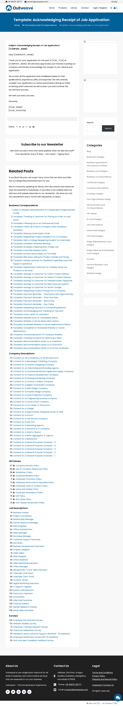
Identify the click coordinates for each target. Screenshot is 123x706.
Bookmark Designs (95, 157)
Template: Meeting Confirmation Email (31, 233)
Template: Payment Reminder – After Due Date (35, 297)
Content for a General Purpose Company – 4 (34, 445)
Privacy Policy (98, 676)
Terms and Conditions (102, 672)
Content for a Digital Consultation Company (34, 385)
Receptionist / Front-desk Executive (30, 569)
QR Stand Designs (95, 236)
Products (62, 8)
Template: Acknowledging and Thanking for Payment (38, 311)
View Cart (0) (94, 703)
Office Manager (20, 566)
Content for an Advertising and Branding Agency (36, 368)
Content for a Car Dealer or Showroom (31, 405)
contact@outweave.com (37, 1)
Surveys (90, 259)
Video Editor (19, 553)
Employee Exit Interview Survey (28, 620)
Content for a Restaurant (25, 438)
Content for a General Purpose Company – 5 (34, 442)
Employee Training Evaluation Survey (30, 627)
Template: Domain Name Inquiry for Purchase (34, 253)
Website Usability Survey (24, 623)
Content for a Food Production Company (32, 395)
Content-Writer (20, 580)
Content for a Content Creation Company (33, 381)
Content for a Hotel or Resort (27, 432)
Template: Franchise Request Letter (30, 250)
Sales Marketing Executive (25, 563)
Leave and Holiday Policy (27, 489)
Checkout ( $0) (110, 703)
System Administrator (23, 590)
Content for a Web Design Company (30, 388)
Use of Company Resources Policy (31, 469)
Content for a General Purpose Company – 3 (34, 449)
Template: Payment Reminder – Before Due (33, 300)
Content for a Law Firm (24, 422)
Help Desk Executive (22, 600)
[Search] (111, 8)
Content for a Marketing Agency (28, 425)
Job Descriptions (95, 224)
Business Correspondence (99, 176)
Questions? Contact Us (103, 685)
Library (74, 8)
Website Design (94, 273)
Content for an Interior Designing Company (33, 364)
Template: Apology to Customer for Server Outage (37, 287)
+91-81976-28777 (15, 1)
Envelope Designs (95, 193)
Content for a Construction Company (31, 401)
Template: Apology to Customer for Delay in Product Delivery (42, 277)
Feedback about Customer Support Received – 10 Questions (41, 633)
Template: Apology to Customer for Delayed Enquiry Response (42, 280)
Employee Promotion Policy (28, 479)
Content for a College (23, 408)
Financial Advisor (21, 603)
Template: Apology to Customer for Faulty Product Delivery (41, 274)
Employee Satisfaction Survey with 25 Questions (35, 637)
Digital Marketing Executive (26, 583)
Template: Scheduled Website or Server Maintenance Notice (41, 324)
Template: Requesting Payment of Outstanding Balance (39, 307)
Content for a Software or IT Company (31, 428)
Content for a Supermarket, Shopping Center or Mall (38, 411)
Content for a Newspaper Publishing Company (35, 361)
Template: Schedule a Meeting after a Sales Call (35, 247)
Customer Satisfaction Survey (27, 630)
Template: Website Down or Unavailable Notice (35, 317)
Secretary (18, 543)
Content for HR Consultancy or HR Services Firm (35, 358)
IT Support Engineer (22, 586)
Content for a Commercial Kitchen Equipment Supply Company (43, 371)
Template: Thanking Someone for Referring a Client (37, 338)
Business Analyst (21, 512)
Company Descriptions (97, 188)
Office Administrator (23, 529)
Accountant (19, 596)
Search (90, 122)
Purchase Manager (22, 536)
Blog (89, 151)
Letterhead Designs (96, 230)
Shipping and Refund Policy (104, 679)
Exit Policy (20, 496)
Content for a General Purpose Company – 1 (34, 455)
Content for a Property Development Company (35, 374)
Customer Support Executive (26, 539)
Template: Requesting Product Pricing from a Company (39, 290)
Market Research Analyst (25, 607)
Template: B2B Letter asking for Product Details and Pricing (41, 257)
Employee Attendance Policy (29, 492)
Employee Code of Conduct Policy (31, 485)
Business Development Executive (28, 546)
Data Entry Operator (23, 593)
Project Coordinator (22, 516)
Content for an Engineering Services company (35, 398)
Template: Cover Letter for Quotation (31, 314)
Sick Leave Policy (23, 499)
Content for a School (23, 415)
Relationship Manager (23, 519)
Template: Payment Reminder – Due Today (33, 304)
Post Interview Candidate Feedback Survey (33, 640)
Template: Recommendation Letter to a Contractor (37, 344)
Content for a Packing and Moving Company (34, 378)
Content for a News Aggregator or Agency (33, 435)
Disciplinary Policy (23, 472)
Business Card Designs (97, 171)
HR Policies (92, 213)
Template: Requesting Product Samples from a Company (40, 236)
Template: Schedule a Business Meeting (31, 243)
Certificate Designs (96, 182)
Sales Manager (20, 532)
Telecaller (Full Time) (23, 573)
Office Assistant (20, 559)
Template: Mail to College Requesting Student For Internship (41, 240)
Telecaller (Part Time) (23, 576)
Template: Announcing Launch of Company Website (37, 334)
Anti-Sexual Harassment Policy (30, 502)
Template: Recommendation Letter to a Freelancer (37, 341)
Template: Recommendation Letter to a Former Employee (40, 348)
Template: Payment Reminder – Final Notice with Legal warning (43, 294)
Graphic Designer (21, 549)
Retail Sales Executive (23, 610)
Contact (85, 8)
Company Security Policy (27, 465)
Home (52, 8)
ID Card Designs (94, 219)
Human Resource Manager (25, 522)
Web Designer (20, 556)
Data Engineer (20, 526)
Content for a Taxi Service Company (30, 418)
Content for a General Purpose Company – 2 (34, 452)
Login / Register (100, 8)
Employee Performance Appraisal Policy (34, 482)
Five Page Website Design (99, 199)
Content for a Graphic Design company (32, 391)
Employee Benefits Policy (27, 475)
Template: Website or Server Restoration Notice (36, 321)
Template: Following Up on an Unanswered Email (36, 223)
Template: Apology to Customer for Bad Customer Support (41, 284)
